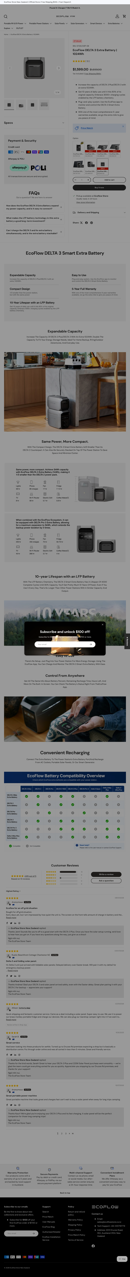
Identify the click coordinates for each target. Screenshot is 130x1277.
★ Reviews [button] (127, 641)
